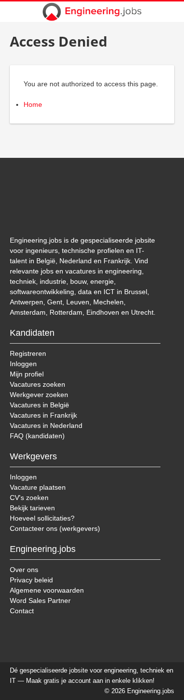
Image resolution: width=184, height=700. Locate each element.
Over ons (24, 570)
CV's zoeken (29, 497)
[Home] (92, 11)
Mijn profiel (27, 374)
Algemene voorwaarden (47, 590)
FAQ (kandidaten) (37, 436)
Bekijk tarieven (32, 508)
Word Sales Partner (40, 600)
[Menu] (170, 11)
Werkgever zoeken (39, 395)
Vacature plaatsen (38, 487)
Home (33, 104)
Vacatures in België (39, 405)
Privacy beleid (31, 580)
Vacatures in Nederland (46, 425)
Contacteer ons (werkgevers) (55, 528)
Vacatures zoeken (37, 384)
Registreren (28, 353)
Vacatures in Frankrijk (43, 415)
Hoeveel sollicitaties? (42, 518)
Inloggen (23, 364)
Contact (22, 611)
